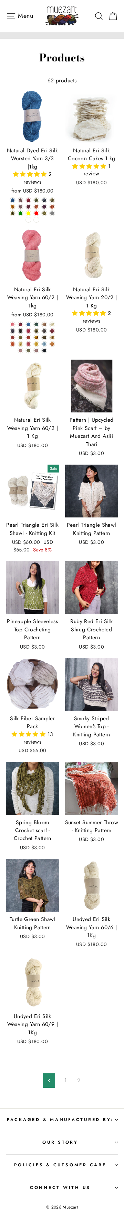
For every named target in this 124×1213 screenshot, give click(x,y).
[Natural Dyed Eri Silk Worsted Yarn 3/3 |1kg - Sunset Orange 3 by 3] (52, 206)
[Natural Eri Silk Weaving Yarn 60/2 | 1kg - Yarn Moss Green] (36, 331)
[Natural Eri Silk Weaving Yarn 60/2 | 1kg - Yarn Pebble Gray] (44, 350)
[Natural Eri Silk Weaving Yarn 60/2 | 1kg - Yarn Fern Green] (20, 337)
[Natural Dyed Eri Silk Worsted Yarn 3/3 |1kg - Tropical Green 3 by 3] (36, 200)
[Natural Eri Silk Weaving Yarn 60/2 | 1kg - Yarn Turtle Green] (44, 337)
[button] (31, 174)
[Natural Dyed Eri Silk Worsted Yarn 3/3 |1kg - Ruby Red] (36, 213)
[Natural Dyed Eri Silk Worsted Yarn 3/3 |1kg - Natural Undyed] (28, 219)
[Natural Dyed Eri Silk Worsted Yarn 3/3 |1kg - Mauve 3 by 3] (44, 206)
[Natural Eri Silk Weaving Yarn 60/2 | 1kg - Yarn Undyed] (52, 324)
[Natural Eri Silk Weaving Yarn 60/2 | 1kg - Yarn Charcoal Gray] (20, 331)
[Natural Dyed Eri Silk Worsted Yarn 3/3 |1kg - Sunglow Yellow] (28, 213)
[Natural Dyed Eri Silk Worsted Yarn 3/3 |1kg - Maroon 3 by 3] (28, 206)
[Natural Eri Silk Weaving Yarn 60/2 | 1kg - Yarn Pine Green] (36, 324)
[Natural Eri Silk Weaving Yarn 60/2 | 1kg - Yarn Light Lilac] (20, 350)
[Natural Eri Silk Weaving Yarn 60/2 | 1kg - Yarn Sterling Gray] (44, 331)
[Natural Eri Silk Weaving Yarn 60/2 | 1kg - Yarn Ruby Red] (20, 324)
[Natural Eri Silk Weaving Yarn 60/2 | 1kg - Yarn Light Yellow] (20, 344)
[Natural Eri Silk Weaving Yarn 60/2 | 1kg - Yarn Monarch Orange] (28, 337)
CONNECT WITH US (60, 1188)
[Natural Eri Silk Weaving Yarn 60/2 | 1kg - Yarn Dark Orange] (12, 344)
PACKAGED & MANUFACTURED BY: (60, 1120)
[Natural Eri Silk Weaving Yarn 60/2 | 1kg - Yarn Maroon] (52, 331)
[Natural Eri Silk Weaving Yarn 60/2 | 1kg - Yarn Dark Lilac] (36, 350)
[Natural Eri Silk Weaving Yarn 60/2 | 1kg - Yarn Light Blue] (44, 344)
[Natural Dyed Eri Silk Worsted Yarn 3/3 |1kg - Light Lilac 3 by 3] (20, 200)
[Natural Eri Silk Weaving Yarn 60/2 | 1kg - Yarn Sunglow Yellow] (36, 337)
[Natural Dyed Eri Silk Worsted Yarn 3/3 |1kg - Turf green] (20, 213)
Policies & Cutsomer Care (60, 1165)
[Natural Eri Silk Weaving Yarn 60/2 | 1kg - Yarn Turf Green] (28, 350)
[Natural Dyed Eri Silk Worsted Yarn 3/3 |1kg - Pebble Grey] (52, 213)
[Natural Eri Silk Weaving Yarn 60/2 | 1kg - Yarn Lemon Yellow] (36, 344)
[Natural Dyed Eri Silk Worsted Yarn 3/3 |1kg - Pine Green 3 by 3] (44, 213)
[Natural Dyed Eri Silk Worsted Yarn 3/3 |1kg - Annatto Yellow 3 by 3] (12, 206)
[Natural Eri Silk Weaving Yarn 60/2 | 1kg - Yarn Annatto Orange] (12, 337)
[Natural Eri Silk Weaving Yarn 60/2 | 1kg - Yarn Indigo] (28, 324)
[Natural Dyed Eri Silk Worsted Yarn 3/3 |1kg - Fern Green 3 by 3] (12, 213)
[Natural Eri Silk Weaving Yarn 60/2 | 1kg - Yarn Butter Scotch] (52, 337)
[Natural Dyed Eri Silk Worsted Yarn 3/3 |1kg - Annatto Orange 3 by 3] (36, 206)
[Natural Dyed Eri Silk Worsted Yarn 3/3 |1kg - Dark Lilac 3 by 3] (20, 206)
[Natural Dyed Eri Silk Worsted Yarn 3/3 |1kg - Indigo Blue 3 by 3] (12, 200)
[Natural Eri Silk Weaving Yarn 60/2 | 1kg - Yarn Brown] (44, 324)
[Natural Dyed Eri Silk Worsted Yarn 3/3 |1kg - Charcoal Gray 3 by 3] (44, 200)
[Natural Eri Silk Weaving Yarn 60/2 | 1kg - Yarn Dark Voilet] (12, 331)
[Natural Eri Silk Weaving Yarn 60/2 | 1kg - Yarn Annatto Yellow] (52, 344)
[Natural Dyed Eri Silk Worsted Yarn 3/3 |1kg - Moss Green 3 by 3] (52, 200)
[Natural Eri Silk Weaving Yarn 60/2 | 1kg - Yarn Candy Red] (28, 344)
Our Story (60, 1142)
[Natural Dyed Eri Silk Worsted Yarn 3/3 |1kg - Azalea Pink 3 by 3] (28, 200)
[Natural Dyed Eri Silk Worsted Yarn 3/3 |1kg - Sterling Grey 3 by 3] (36, 219)
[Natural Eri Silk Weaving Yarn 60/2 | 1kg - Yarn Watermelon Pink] (12, 324)
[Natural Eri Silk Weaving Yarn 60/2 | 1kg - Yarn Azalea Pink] (28, 331)
